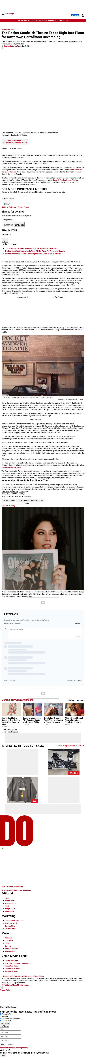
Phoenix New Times (12, 969)
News (7, 898)
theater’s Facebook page (61, 180)
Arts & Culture (10, 903)
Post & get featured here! (70, 745)
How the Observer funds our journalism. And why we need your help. (43, 20)
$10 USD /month (8, 501)
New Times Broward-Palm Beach (17, 963)
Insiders (5, 1016)
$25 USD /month (23, 501)
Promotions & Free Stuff (14, 921)
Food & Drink (10, 901)
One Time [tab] (5, 494)
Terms (20, 207)
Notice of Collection (9, 207)
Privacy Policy (10, 929)
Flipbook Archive (11, 949)
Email (4, 198)
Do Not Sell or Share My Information (15, 985)
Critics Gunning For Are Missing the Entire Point (31, 248)
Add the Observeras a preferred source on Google (14, 142)
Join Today (5, 1023)
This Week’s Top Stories (11, 1019)
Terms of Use (10, 926)
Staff (7, 943)
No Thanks (5, 1026)
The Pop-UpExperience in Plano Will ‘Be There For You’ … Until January (35, 251)
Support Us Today (8, 506)
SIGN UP (7, 204)
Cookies (15, 976)
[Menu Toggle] (3, 15)
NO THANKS (19, 225)
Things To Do (10, 909)
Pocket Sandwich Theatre (11, 467)
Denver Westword (11, 961)
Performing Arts (8, 30)
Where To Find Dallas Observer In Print (16, 890)
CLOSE (4, 241)
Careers (8, 946)
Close (3, 1055)
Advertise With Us (11, 923)
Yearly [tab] (22, 494)
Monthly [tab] (14, 494)
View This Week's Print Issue (12, 887)
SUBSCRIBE (8, 225)
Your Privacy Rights (36, 976)
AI (28, 976)
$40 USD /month (37, 501)
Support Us (75, 15)
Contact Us (9, 941)
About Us (8, 938)
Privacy (26, 207)
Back (2, 1045)
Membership (9, 951)
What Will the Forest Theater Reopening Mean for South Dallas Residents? (33, 254)
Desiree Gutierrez (10, 46)
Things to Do (6, 1014)
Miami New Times (12, 966)
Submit (10, 1045)
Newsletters (9, 911)
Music (7, 906)
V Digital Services (11, 971)
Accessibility (22, 976)
